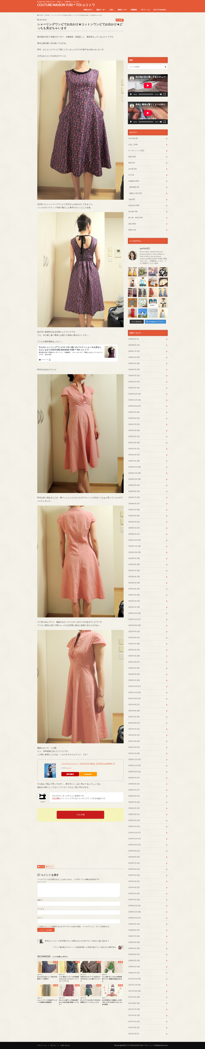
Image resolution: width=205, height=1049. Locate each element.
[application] (148, 85)
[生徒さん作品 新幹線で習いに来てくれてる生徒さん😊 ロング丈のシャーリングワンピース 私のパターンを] (132, 313)
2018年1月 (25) (134, 973)
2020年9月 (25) (134, 778)
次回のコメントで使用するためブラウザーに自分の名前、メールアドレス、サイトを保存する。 (75, 926)
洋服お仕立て (88, 10)
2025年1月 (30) (134, 461)
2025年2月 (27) (134, 455)
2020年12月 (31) (134, 759)
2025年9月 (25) (134, 412)
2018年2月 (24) (134, 967)
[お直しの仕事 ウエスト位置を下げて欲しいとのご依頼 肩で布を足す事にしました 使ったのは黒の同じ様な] (142, 292)
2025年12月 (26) (134, 394)
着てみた (50, 866)
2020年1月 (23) (134, 826)
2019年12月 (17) (134, 833)
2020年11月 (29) (134, 765)
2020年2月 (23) (134, 820)
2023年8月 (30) (134, 564)
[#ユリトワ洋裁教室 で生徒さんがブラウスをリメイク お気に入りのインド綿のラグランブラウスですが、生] (132, 292)
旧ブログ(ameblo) (160, 10)
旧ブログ (53, 1045)
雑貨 (132, 230)
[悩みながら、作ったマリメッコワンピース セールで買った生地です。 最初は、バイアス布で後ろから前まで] (132, 271)
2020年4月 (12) (134, 808)
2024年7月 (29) (134, 497)
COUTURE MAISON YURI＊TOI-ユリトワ (66, 5)
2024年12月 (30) (134, 467)
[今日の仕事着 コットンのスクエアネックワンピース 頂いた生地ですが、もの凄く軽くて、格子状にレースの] (132, 282)
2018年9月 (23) (134, 924)
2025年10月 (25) (134, 406)
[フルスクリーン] (164, 94)
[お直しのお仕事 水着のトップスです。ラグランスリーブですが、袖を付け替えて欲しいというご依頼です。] (153, 302)
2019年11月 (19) (134, 839)
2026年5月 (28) (134, 363)
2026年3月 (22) (134, 375)
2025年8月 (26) (134, 418)
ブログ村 (80, 814)
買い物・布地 (135, 218)
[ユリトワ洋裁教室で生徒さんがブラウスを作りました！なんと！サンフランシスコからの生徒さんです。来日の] (142, 271)
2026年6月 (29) (134, 357)
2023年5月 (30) (134, 583)
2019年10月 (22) (134, 845)
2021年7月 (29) (134, 717)
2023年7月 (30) (134, 570)
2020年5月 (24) (134, 802)
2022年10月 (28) (134, 625)
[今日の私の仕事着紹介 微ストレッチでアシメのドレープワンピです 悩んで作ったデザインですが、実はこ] (153, 271)
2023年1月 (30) (134, 607)
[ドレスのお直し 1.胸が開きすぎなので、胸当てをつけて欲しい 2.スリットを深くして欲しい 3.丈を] (163, 292)
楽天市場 (69, 774)
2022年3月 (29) (134, 668)
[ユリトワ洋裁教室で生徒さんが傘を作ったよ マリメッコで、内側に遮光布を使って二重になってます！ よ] (163, 271)
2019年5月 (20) (134, 875)
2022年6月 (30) (134, 650)
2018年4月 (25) (134, 954)
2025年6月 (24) (134, 430)
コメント (41, 882)
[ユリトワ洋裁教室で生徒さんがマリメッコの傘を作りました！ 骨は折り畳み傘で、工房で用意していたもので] (163, 282)
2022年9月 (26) (134, 631)
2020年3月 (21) (134, 814)
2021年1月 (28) (134, 753)
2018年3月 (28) (134, 960)
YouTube (132, 138)
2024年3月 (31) (134, 522)
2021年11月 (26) (134, 692)
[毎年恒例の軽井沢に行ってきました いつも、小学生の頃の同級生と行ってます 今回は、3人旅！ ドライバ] (142, 313)
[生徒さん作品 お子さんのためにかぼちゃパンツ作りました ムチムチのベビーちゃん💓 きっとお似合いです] (142, 302)
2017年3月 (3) (133, 1034)
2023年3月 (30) (134, 595)
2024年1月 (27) (134, 534)
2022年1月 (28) (134, 680)
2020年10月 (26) (134, 772)
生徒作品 (133, 205)
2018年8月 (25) (134, 930)
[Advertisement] (80, 841)
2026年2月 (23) (134, 382)
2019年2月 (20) (134, 893)
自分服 (42, 866)
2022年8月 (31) (134, 637)
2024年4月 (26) (134, 516)
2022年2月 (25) (134, 674)
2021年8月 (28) (134, 711)
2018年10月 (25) (134, 918)
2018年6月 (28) (134, 942)
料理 (131, 163)
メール (40, 909)
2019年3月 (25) (134, 887)
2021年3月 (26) (134, 741)
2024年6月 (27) (134, 504)
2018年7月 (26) (134, 936)
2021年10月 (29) (134, 698)
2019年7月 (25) (134, 863)
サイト (39, 918)
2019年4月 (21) (134, 881)
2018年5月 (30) (134, 948)
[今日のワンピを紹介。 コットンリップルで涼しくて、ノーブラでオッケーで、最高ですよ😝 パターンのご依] (142, 282)
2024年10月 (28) (134, 479)
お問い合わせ (65, 1045)
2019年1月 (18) (134, 900)
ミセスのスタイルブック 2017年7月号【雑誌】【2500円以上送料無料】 (87, 764)
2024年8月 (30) (134, 491)
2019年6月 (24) (134, 869)
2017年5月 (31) (134, 1021)
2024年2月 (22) (134, 528)
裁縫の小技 (135, 193)
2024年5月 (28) (134, 510)
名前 (40, 900)
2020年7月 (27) (134, 790)
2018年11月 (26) (134, 912)
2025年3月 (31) (134, 449)
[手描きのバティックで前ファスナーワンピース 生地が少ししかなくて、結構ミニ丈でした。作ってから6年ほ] (153, 292)
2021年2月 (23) (134, 747)
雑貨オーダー (122, 10)
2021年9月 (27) (134, 704)
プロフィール (145, 10)
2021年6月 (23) (134, 723)
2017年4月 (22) (134, 1027)
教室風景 (134, 187)
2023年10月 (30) (134, 552)
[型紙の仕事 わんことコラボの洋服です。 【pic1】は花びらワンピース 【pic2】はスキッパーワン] (153, 313)
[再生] (131, 94)
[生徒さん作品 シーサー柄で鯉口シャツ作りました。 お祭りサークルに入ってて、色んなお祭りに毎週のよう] (132, 302)
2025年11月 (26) (134, 400)
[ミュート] (161, 94)
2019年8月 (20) (134, 857)
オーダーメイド (136, 151)
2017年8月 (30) (134, 1003)
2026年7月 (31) (134, 351)
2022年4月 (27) (134, 662)
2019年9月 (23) (134, 851)
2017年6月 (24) (134, 1015)
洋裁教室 (134, 10)
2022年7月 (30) (134, 644)
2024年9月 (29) (134, 485)
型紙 (132, 157)
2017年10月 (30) (134, 991)
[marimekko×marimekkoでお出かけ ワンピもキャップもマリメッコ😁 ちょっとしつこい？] (163, 302)
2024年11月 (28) (134, 473)
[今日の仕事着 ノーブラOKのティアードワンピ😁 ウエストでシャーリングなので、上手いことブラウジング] (163, 313)
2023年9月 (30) (134, 558)
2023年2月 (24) (134, 601)
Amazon (87, 774)
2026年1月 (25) (134, 388)
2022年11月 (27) (134, 619)
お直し (111, 10)
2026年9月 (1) (133, 339)
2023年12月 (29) (134, 540)
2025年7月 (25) (134, 424)
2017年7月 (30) (134, 1009)
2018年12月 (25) (134, 906)
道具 (132, 224)
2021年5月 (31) (134, 729)
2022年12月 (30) (134, 613)
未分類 (132, 169)
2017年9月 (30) (134, 997)
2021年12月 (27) (134, 686)
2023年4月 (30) (134, 589)
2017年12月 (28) (134, 979)
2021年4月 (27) (134, 735)
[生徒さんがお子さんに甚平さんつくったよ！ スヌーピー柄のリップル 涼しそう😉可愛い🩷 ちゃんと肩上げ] (153, 282)
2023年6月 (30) (134, 577)
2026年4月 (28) (134, 369)
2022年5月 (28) (134, 656)
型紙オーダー (101, 10)
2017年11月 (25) (134, 985)
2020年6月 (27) (134, 796)
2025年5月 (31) (134, 436)
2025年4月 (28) (134, 443)
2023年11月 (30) (134, 546)
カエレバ (68, 767)
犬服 (131, 199)
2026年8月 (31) (134, 345)
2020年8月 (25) (134, 784)
